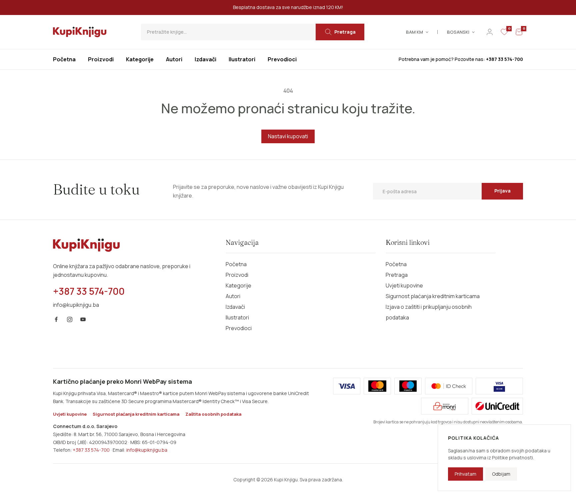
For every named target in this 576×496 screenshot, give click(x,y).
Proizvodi (237, 274)
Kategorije (238, 285)
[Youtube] (83, 319)
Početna (236, 264)
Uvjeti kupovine (404, 285)
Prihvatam (465, 474)
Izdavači (235, 306)
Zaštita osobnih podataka (213, 414)
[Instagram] (69, 319)
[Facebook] (56, 319)
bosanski (458, 32)
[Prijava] (490, 32)
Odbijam (501, 474)
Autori (233, 296)
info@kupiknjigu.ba (146, 450)
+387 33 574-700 (91, 450)
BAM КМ (414, 32)
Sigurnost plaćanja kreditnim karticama (433, 296)
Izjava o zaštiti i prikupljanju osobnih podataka (429, 312)
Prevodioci (239, 328)
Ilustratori (237, 317)
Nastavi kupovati (288, 136)
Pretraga (397, 274)
